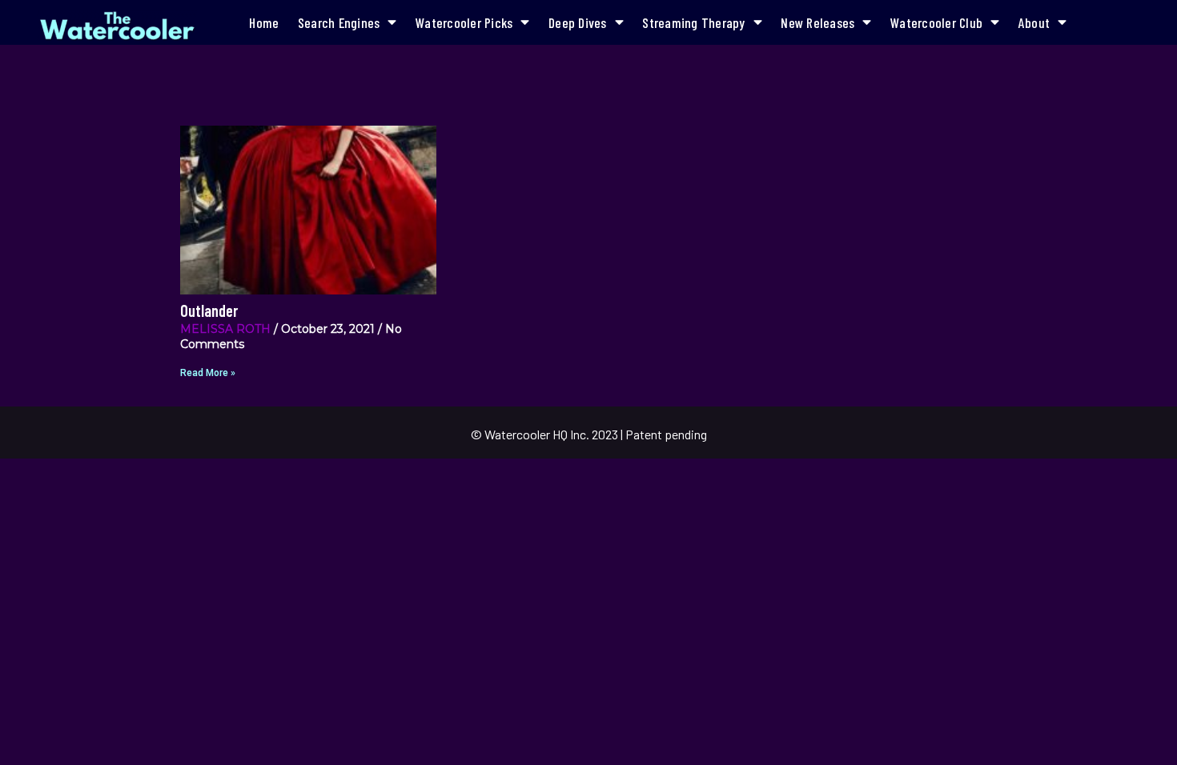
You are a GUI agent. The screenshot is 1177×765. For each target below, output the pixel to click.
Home (264, 22)
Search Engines (339, 22)
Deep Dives (577, 22)
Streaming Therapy (693, 22)
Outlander (209, 310)
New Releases (817, 22)
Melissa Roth (225, 329)
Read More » (207, 372)
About (1034, 22)
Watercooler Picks (464, 22)
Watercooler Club (936, 22)
